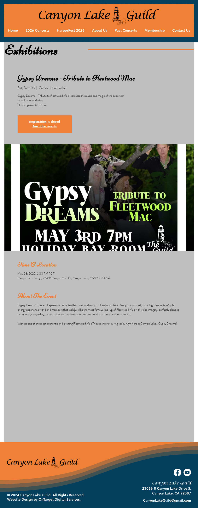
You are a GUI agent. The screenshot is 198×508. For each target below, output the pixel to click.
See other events (44, 126)
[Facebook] (177, 472)
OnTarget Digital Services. (59, 499)
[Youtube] (187, 472)
